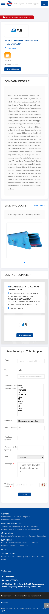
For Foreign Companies (21, 517)
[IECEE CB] (31, 395)
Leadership (20, 556)
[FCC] (31, 404)
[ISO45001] (31, 390)
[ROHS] (31, 401)
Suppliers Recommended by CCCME (15, 526)
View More (11, 48)
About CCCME (8, 553)
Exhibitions (6, 540)
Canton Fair (23, 546)
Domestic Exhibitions (9, 546)
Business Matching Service (11, 529)
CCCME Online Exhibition (11, 543)
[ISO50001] (31, 392)
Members (34, 526)
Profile (3, 556)
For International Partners (11, 520)
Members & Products (11, 523)
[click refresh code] (43, 485)
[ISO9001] (31, 385)
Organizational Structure (34, 556)
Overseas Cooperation (37, 536)
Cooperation (7, 533)
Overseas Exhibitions (30, 543)
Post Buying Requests (31, 529)
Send (24, 494)
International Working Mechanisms (14, 536)
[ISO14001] (31, 388)
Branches (11, 556)
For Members (6, 517)
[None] (31, 411)
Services (5, 514)
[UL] (31, 406)
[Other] (31, 408)
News (4, 549)
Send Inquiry (13, 69)
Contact (4, 559)
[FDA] (31, 397)
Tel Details (9, 576)
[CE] (31, 399)
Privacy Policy (6, 596)
